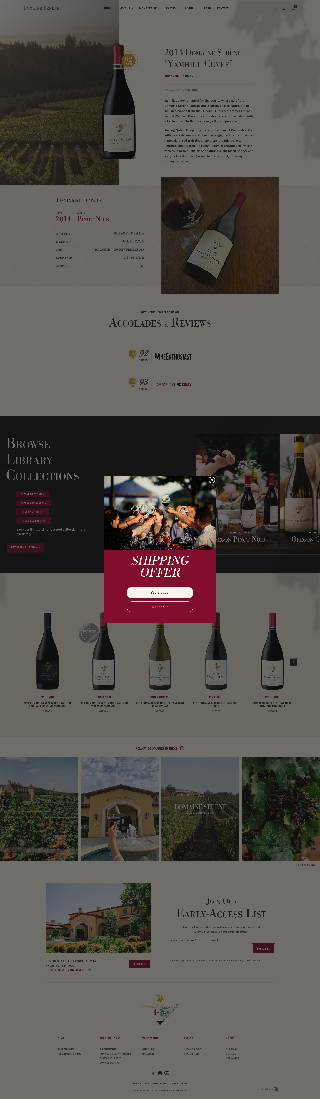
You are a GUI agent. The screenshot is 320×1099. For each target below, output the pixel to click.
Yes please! (160, 592)
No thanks (160, 607)
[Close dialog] (212, 480)
